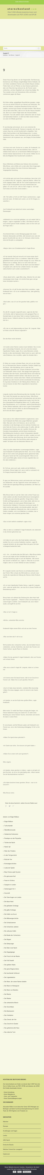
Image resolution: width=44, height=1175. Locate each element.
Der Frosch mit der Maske (12, 956)
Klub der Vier (8, 859)
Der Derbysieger (9, 943)
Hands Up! (7, 847)
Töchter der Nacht (9, 842)
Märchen (5, 1121)
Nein (19, 1172)
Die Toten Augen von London (12, 897)
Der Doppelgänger (9, 952)
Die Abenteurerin (9, 1011)
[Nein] (41, 1170)
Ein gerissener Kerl (10, 876)
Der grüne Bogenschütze (11, 969)
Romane (5, 1126)
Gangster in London (10, 884)
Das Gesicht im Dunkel (11, 1023)
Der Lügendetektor (9, 977)
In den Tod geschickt (10, 855)
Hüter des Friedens (10, 851)
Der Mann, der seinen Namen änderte (15, 981)
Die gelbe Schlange (10, 910)
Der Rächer (11, 55)
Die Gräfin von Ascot (10, 914)
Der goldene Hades (10, 965)
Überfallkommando (9, 830)
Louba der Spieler (9, 868)
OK (15, 1172)
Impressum (6, 1154)
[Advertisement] (22, 32)
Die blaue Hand (8, 901)
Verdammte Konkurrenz (11, 834)
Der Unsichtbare (9, 1007)
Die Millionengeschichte (11, 918)
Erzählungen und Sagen (10, 1131)
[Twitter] (9, 806)
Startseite (5, 55)
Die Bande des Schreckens (12, 935)
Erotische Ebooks (8, 1145)
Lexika (5, 1135)
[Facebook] (6, 806)
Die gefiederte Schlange (11, 906)
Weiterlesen (27, 1172)
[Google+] (13, 806)
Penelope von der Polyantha (12, 838)
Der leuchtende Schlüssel (11, 973)
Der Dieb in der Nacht (10, 948)
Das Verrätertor (8, 1015)
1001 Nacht (6, 1140)
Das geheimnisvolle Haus (11, 1028)
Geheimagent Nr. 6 (9, 889)
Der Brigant (7, 939)
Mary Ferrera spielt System (12, 872)
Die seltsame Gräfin (10, 931)
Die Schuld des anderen (11, 927)
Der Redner (7, 998)
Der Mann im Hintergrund (11, 986)
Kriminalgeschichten (10, 863)
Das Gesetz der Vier (10, 1019)
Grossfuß (7, 893)
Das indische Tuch (9, 1032)
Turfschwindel (8, 825)
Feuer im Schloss (9, 880)
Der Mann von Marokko (11, 990)
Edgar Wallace (8, 821)
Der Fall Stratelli (9, 960)
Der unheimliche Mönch (11, 1002)
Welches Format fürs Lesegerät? (12, 1149)
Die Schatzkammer (10, 922)
